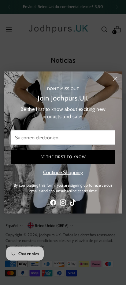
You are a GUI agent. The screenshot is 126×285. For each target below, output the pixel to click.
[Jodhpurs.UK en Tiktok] (72, 203)
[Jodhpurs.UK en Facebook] (53, 203)
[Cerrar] (115, 78)
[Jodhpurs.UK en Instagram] (63, 203)
